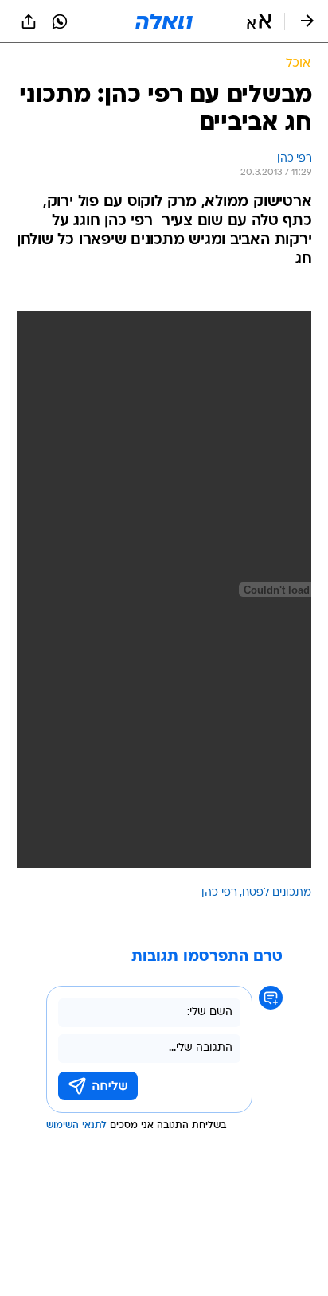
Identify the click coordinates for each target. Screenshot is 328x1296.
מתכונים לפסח (276, 893)
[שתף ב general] (28, 21)
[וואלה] (164, 21)
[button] (259, 21)
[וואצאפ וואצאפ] (60, 21)
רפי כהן (219, 893)
